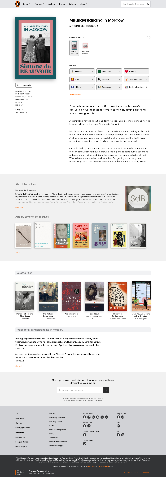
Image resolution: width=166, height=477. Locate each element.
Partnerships (20, 437)
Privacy (51, 433)
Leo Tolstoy (71, 316)
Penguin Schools (22, 442)
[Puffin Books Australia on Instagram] (118, 425)
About (18, 413)
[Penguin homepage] (17, 4)
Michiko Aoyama (141, 318)
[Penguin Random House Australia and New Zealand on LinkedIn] (102, 417)
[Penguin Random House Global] (22, 471)
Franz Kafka (25, 318)
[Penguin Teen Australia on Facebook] (84, 425)
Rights (51, 425)
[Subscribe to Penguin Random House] (106, 390)
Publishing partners (55, 421)
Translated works (21, 112)
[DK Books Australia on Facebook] (118, 434)
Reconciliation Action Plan (58, 441)
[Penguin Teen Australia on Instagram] (89, 425)
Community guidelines (57, 417)
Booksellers (19, 418)
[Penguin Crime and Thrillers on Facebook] (84, 434)
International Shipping (56, 445)
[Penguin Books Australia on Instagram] (89, 417)
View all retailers (75, 94)
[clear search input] (148, 4)
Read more (19, 207)
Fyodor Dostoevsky (48, 318)
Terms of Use (86, 400)
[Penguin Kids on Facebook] (118, 417)
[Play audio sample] (18, 85)
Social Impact (21, 447)
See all (17, 252)
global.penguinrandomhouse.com (137, 472)
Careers (52, 413)
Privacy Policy (98, 400)
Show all (18, 366)
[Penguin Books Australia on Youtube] (97, 417)
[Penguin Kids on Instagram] (122, 417)
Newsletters (20, 432)
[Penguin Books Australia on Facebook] (84, 417)
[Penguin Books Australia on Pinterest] (93, 417)
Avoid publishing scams (57, 429)
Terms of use (53, 437)
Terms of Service (103, 466)
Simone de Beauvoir (83, 25)
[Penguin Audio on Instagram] (84, 443)
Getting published (23, 428)
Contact (18, 423)
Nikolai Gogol (91, 316)
